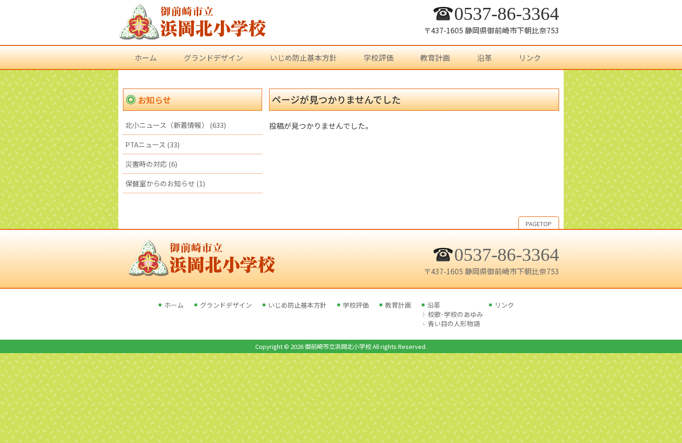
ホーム (174, 305)
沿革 (433, 305)
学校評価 (356, 305)
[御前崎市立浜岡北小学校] (192, 34)
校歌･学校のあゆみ (455, 314)
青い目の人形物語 (454, 323)
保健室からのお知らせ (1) (165, 183)
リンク (504, 305)
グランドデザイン (226, 305)
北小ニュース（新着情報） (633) (175, 125)
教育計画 (398, 305)
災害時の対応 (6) (151, 164)
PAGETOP (539, 223)
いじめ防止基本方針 (297, 305)
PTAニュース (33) (152, 144)
